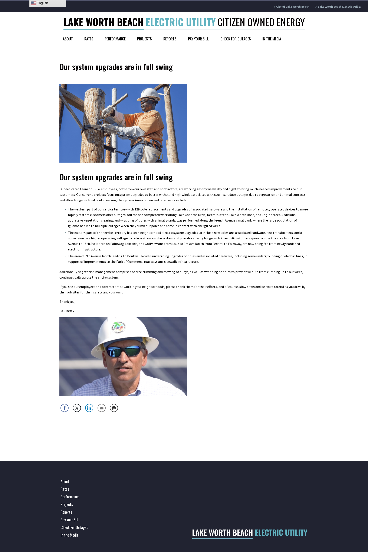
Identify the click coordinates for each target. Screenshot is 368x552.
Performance (115, 38)
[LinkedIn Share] (89, 408)
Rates (88, 38)
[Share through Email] (102, 408)
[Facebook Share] (64, 408)
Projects (144, 38)
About (68, 38)
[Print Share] (114, 408)
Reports (170, 38)
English (42, 3)
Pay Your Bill (198, 38)
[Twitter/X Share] (77, 408)
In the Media (271, 38)
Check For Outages (235, 38)
